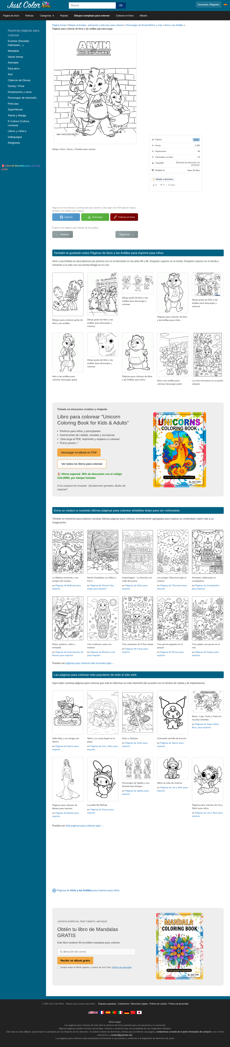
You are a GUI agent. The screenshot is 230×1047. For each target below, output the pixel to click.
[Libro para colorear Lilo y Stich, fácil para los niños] (207, 800)
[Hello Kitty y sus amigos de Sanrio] (68, 733)
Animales (13, 62)
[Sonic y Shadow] (137, 733)
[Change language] (225, 5)
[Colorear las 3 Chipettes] (137, 293)
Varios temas (15, 56)
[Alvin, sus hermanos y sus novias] (172, 376)
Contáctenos (123, 1004)
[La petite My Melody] (102, 800)
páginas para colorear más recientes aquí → (90, 663)
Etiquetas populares (107, 1004)
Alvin (196, 140)
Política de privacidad (121, 967)
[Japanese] (139, 1012)
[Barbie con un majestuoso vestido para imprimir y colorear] (68, 800)
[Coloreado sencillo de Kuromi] (172, 733)
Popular (64, 15)
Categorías (45, 15)
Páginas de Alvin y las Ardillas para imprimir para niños (127, 253)
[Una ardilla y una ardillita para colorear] (68, 315)
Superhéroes (15, 109)
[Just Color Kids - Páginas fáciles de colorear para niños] (108, 1012)
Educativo (13, 68)
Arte (10, 74)
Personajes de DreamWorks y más (144, 25)
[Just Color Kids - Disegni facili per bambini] (120, 1012)
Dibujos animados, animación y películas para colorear (96, 25)
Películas (13, 103)
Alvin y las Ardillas (174, 25)
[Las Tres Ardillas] (102, 315)
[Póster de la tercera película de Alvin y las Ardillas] (207, 295)
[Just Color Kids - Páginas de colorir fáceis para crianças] (114, 1012)
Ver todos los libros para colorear (81, 463)
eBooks (143, 15)
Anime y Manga (17, 115)
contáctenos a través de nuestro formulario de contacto (183, 1031)
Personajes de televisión (22, 97)
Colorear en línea (124, 15)
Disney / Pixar (16, 86)
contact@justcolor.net (121, 1035)
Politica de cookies (158, 1004)
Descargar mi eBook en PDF (79, 452)
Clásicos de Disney (19, 80)
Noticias (29, 15)
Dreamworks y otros (20, 92)
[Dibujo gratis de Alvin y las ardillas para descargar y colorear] (102, 355)
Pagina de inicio (11, 15)
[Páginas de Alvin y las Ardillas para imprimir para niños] (54, 890)
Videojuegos (15, 137)
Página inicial (59, 25)
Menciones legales (139, 1004)
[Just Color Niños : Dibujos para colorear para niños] (28, 4)
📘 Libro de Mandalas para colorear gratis (21, 167)
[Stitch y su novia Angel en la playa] (102, 733)
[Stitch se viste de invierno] (172, 778)
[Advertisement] (95, 178)
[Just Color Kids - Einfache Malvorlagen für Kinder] (126, 1012)
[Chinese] (133, 1012)
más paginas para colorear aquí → (85, 825)
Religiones (14, 142)
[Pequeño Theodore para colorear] (137, 371)
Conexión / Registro (208, 4)
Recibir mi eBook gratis (75, 960)
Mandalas (13, 50)
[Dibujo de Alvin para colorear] (172, 312)
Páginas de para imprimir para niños (88, 890)
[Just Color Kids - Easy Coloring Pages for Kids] (93, 1012)
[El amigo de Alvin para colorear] (68, 371)
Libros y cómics (17, 131)
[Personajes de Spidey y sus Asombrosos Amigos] (137, 778)
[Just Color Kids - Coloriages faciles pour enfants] (101, 1012)
